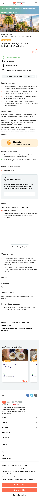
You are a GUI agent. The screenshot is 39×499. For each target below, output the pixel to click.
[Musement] (19, 3)
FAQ (3, 455)
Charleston (9, 34)
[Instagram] (35, 395)
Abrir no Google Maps (19, 247)
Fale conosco (19, 194)
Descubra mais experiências (22, 144)
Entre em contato (7, 458)
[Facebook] (27, 395)
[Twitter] (31, 395)
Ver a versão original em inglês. (9, 12)
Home (3, 34)
